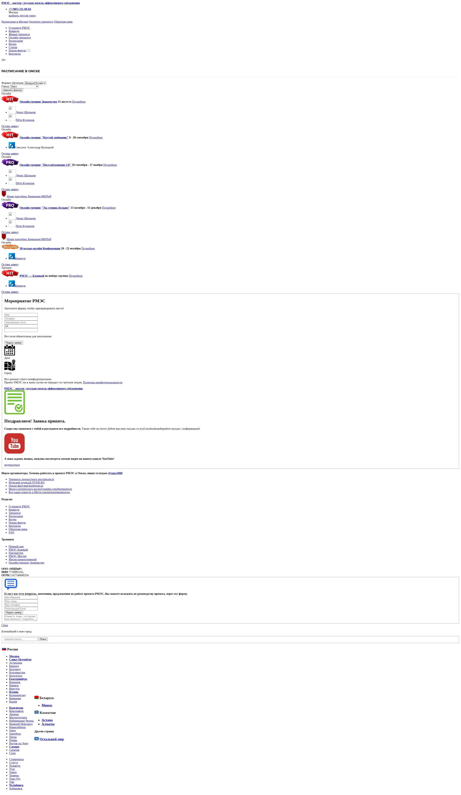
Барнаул (14, 666)
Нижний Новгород (21, 723)
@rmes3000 (115, 473)
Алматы (48, 724)
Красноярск (16, 711)
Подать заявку (14, 342)
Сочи (12, 753)
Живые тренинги (19, 34)
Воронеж (14, 682)
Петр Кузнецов (25, 226)
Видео (12, 44)
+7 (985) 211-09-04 (20, 9)
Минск (47, 705)
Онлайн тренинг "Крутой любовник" (44, 137)
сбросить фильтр (12, 90)
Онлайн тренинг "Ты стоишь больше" (45, 207)
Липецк (14, 714)
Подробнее (79, 101)
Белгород (15, 669)
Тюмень (14, 775)
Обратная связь (63, 21)
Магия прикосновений (23, 559)
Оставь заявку (10, 126)
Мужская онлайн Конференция (40, 248)
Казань (13, 691)
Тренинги (15, 512)
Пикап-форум (17, 50)
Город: (5, 86)
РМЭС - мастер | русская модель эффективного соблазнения (40, 3)
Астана (47, 720)
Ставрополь (16, 759)
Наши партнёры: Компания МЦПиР (29, 196)
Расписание (16, 40)
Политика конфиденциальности (102, 382)
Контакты (15, 53)
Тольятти (14, 765)
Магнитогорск (18, 717)
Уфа (11, 781)
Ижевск (14, 685)
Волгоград (15, 675)
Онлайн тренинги (20, 37)
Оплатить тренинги (41, 21)
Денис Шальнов (26, 112)
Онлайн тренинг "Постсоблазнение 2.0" (45, 164)
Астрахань (15, 662)
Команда (14, 31)
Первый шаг (16, 546)
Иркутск (14, 688)
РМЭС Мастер (17, 556)
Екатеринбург (18, 678)
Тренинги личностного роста (31, 479)
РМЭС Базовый (18, 549)
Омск (12, 730)
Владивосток (17, 672)
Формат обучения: (12, 82)
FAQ (11, 532)
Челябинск (16, 785)
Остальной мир (52, 739)
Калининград (17, 695)
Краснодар (16, 707)
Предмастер (16, 552)
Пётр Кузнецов (25, 120)
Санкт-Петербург (20, 659)
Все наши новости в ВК (39, 492)
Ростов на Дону (18, 743)
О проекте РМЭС (19, 27)
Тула (12, 769)
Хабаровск (15, 788)
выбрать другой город (22, 15)
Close (4, 625)
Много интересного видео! (40, 489)
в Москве (14, 21)
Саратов (14, 749)
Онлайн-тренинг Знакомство (38, 101)
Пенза (13, 736)
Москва (14, 656)
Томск (13, 772)
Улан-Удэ (14, 778)
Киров (13, 701)
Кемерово (15, 698)
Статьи (13, 47)
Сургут (13, 762)
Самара (14, 746)
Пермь (13, 740)
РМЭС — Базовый (32, 275)
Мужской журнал (27, 482)
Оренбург (15, 733)
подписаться (12, 464)
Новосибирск (17, 727)
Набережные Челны (21, 720)
